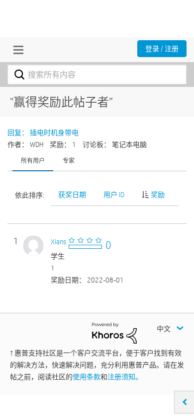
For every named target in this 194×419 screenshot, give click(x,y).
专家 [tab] (69, 160)
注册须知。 (124, 376)
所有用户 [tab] (33, 160)
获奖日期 (72, 194)
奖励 (158, 194)
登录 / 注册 (162, 48)
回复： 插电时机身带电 (43, 132)
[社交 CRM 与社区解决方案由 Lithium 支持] (114, 332)
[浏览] (15, 49)
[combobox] (97, 74)
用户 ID (113, 194)
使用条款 (86, 376)
